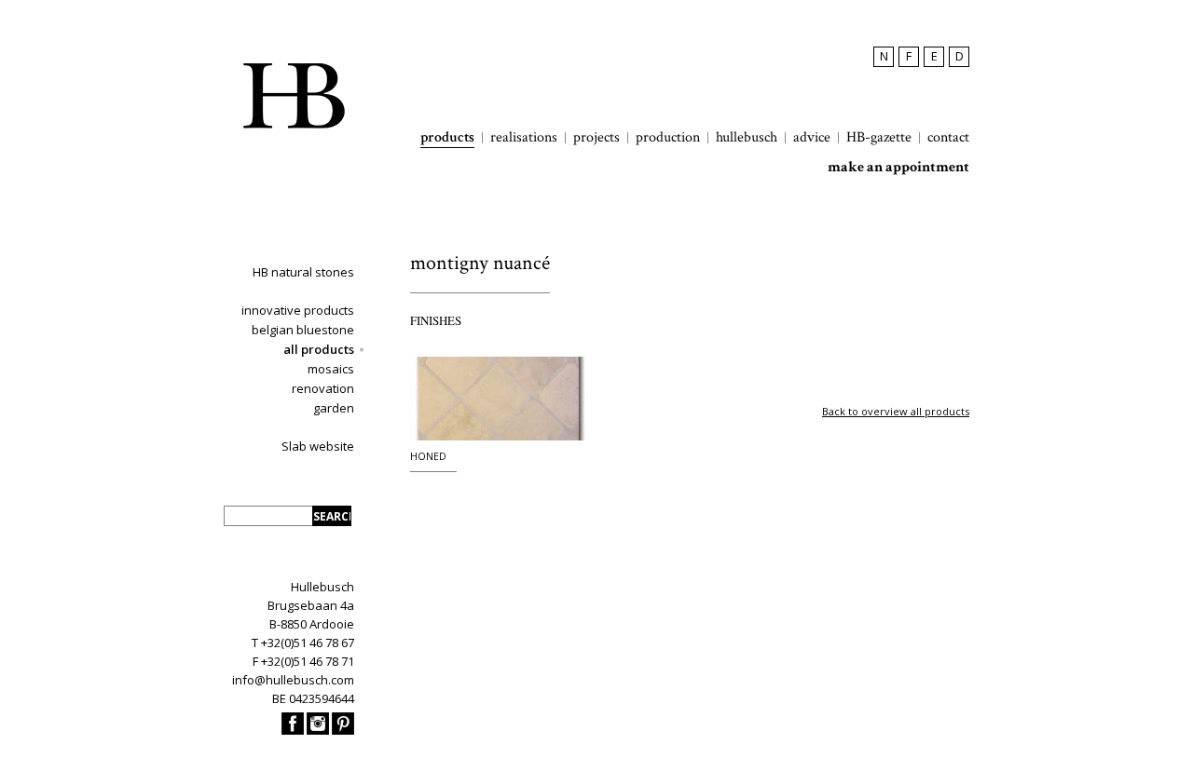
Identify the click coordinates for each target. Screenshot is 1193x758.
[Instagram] (318, 730)
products (447, 137)
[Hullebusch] (293, 96)
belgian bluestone (303, 329)
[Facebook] (292, 730)
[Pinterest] (343, 730)
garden (333, 407)
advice (811, 137)
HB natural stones (303, 271)
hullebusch (746, 137)
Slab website (317, 446)
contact (948, 137)
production (668, 137)
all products (318, 349)
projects (596, 137)
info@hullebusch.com (293, 679)
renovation (323, 388)
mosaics (331, 368)
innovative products (297, 310)
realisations (523, 137)
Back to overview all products (895, 411)
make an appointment (898, 167)
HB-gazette (879, 137)
